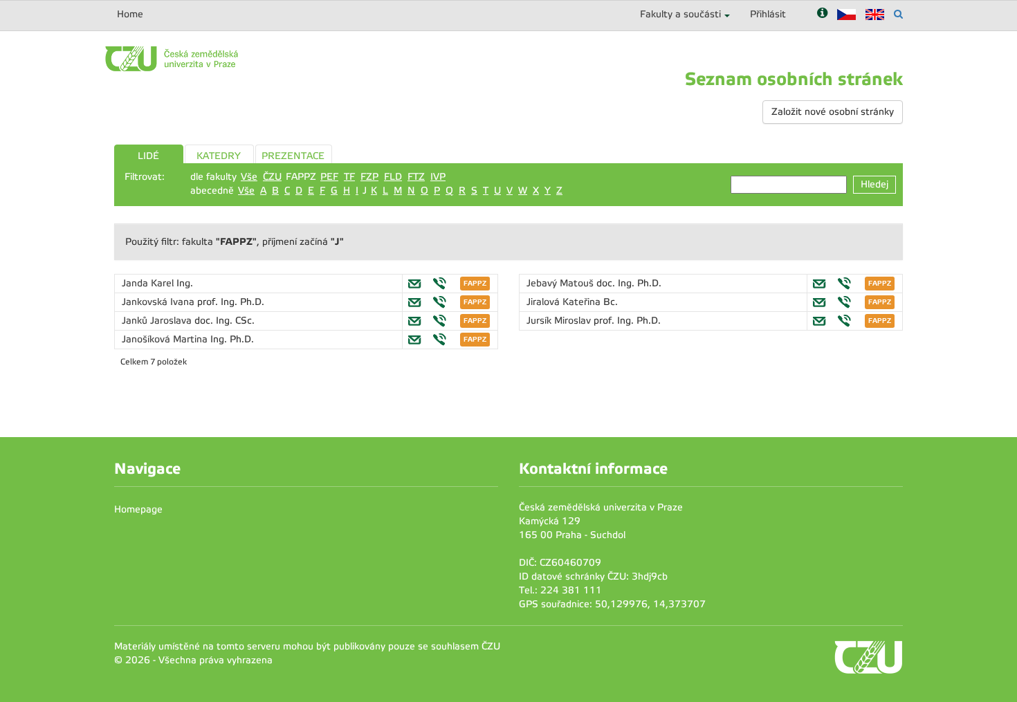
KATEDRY (218, 156)
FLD (393, 177)
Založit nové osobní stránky (832, 112)
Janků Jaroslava (158, 320)
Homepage (138, 509)
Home (130, 14)
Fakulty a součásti (680, 14)
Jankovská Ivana (159, 302)
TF (349, 177)
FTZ (416, 177)
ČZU (272, 177)
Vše (249, 177)
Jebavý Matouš (561, 283)
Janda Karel (149, 283)
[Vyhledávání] (898, 14)
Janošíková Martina (166, 339)
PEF (329, 177)
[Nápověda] (822, 14)
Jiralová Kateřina (564, 302)
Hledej (874, 184)
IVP (438, 177)
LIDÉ (148, 156)
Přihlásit (768, 14)
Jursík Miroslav (560, 320)
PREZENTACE (293, 156)
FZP (369, 177)
